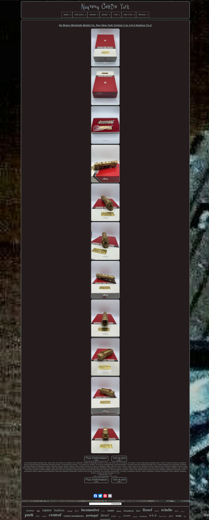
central (55, 515)
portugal (92, 515)
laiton (119, 511)
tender (111, 510)
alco (120, 516)
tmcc (38, 516)
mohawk (135, 516)
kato (156, 511)
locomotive (90, 510)
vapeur (47, 510)
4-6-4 (152, 515)
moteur (30, 510)
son (185, 516)
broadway (129, 510)
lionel (147, 510)
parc (171, 516)
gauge (182, 511)
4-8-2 (103, 511)
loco (138, 510)
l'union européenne (74, 516)
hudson (59, 510)
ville (38, 511)
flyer (77, 511)
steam (126, 515)
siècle (176, 511)
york (29, 515)
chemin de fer (163, 516)
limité (44, 516)
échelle (166, 510)
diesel (105, 515)
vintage (69, 511)
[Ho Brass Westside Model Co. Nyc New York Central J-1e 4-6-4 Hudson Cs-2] (105, 47)
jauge (113, 516)
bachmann (143, 516)
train (178, 515)
